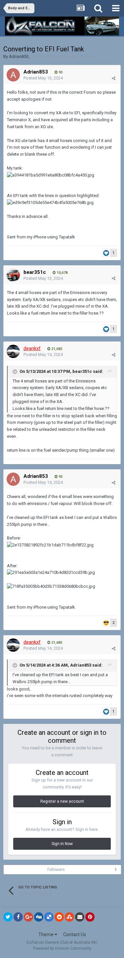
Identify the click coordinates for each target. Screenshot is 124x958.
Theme (46, 934)
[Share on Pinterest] (90, 917)
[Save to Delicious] (49, 917)
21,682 (56, 349)
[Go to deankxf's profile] (13, 351)
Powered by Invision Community (62, 948)
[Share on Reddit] (59, 917)
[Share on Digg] (38, 917)
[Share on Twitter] (8, 917)
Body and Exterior (77, 56)
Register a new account (62, 801)
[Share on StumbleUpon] (69, 917)
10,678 (61, 273)
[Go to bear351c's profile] (13, 275)
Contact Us (74, 934)
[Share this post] (113, 78)
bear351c (34, 272)
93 (60, 72)
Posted (43, 78)
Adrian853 (18, 56)
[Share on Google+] (28, 917)
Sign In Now (62, 843)
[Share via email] (79, 917)
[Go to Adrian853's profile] (13, 74)
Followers (56, 869)
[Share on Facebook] (18, 917)
